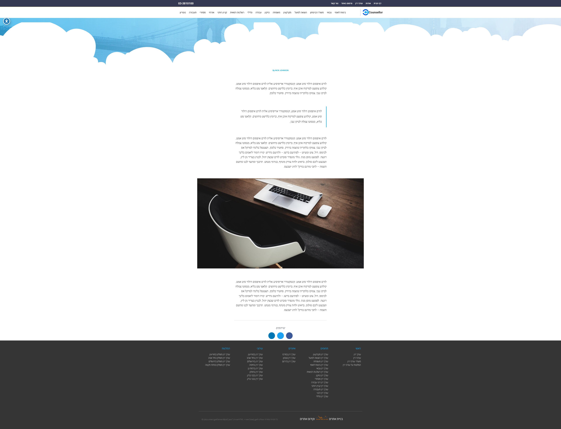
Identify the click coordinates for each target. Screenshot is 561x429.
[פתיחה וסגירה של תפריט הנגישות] (6, 21)
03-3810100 (186, 3)
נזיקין (267, 12)
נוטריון (183, 12)
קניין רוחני (222, 12)
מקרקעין (287, 12)
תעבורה (192, 12)
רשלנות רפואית (237, 12)
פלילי (249, 12)
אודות (368, 3)
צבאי (329, 12)
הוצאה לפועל (301, 12)
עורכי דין (359, 3)
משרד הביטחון (317, 12)
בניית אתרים (336, 419)
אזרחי (211, 12)
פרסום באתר (346, 3)
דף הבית (377, 3)
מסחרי (203, 12)
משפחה (276, 12)
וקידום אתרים (307, 419)
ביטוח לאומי (340, 12)
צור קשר (334, 3)
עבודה (259, 12)
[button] (279, 267)
